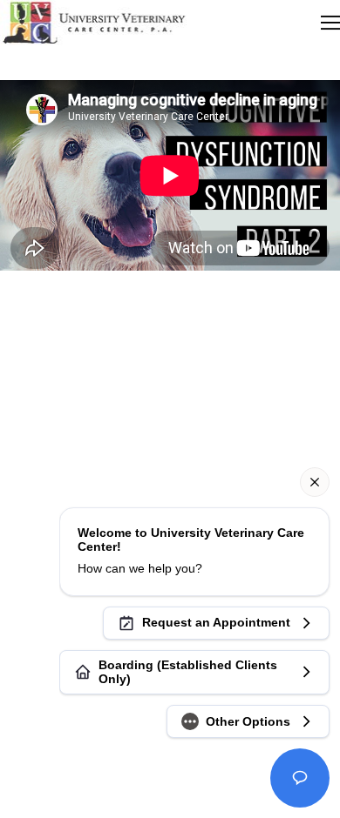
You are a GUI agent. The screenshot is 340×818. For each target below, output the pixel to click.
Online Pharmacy (170, 407)
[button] (330, 22)
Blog (170, 390)
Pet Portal (170, 372)
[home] (93, 22)
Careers (170, 355)
